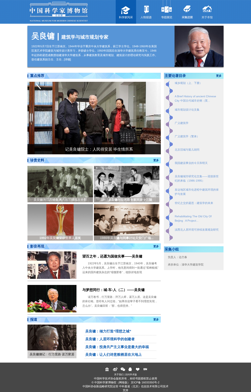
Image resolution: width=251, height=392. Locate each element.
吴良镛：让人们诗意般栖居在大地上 (113, 355)
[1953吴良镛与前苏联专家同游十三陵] (127, 184)
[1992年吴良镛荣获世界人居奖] (60, 222)
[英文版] (146, 369)
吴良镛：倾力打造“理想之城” (108, 331)
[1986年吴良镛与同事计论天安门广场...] (127, 222)
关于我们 (119, 374)
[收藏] (138, 369)
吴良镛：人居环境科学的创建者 (110, 339)
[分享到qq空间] (130, 369)
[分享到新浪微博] (115, 369)
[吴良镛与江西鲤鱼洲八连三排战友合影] (60, 184)
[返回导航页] (107, 369)
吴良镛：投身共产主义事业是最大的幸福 (117, 347)
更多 (156, 160)
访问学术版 (131, 374)
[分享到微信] (123, 369)
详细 (67, 59)
